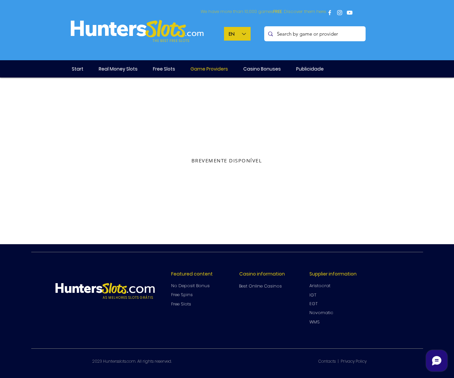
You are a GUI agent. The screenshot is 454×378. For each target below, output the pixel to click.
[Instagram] (339, 12)
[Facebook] (329, 12)
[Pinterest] (349, 12)
